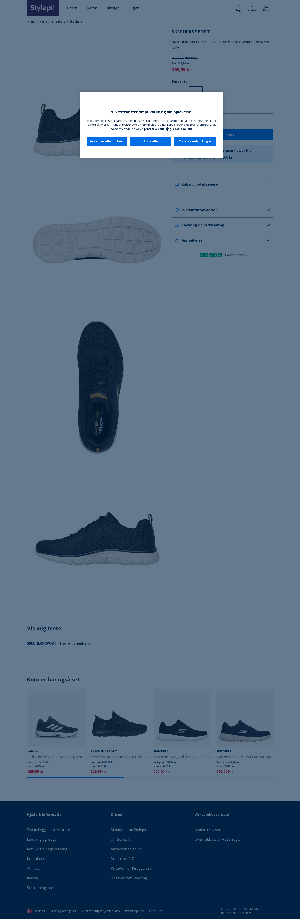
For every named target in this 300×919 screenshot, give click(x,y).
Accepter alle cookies (107, 141)
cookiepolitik (182, 129)
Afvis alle (150, 141)
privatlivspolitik (155, 129)
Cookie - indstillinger (195, 141)
